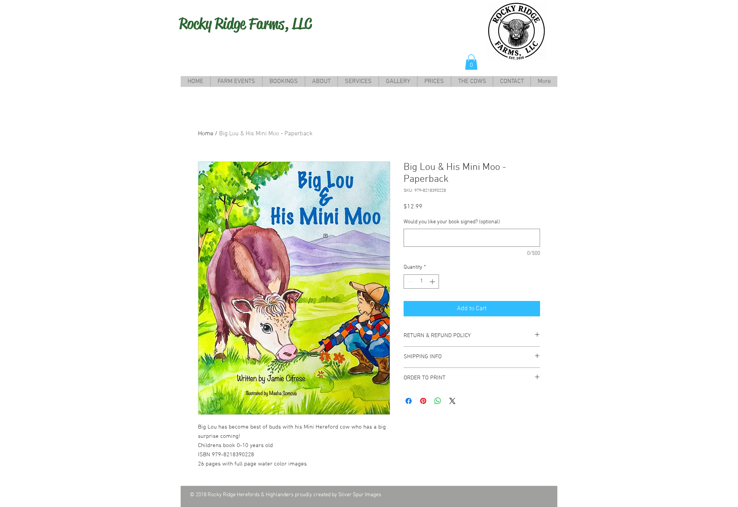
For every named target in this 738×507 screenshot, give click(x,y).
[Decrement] (409, 281)
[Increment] (433, 281)
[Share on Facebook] (408, 401)
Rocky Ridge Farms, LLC (245, 23)
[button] (471, 62)
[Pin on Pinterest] (423, 401)
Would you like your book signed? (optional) (452, 222)
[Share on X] (452, 401)
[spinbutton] (421, 281)
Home (205, 134)
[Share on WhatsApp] (437, 401)
